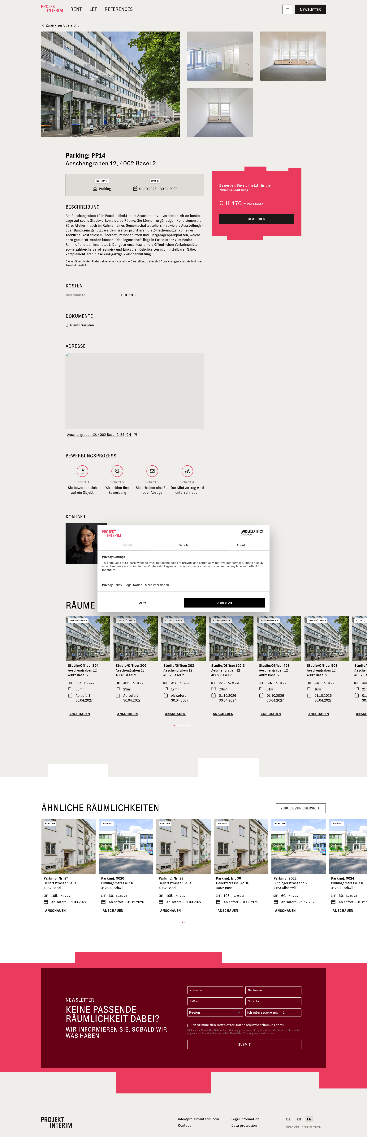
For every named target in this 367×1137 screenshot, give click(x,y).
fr (299, 1119)
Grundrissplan (82, 325)
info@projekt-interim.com (198, 1119)
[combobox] (215, 1012)
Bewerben (256, 219)
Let (93, 9)
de (288, 1119)
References (119, 9)
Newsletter (310, 9)
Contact (184, 1125)
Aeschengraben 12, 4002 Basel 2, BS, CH (99, 435)
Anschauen (79, 714)
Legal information (245, 1119)
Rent (76, 9)
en (309, 1119)
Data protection (244, 1125)
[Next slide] (106, 638)
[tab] (174, 725)
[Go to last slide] (70, 638)
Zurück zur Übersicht (62, 25)
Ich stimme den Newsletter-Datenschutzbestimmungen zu (237, 1025)
